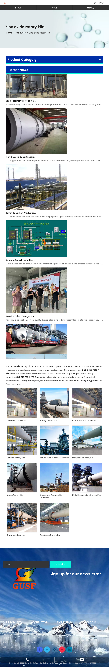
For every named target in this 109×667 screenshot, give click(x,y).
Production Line (10, 632)
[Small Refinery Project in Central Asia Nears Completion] (36, 89)
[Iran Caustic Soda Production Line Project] (36, 145)
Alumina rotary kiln (16, 535)
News (54, 7)
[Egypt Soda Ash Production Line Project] (36, 201)
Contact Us (8, 647)
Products (61, 632)
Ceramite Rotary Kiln (17, 420)
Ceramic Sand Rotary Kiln (84, 420)
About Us (35, 627)
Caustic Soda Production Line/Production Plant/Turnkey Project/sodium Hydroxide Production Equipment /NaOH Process (21, 252)
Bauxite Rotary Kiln (16, 457)
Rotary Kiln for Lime (49, 420)
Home (18, 7)
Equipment (8, 637)
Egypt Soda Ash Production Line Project (21, 205)
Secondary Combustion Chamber (51, 496)
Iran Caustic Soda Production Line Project (21, 149)
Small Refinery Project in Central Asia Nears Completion (21, 93)
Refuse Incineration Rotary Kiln (54, 457)
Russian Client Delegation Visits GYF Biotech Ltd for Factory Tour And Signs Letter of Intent (21, 308)
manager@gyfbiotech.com (93, 631)
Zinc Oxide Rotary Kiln (50, 535)
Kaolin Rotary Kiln (15, 495)
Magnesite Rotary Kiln (83, 457)
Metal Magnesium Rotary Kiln (86, 495)
